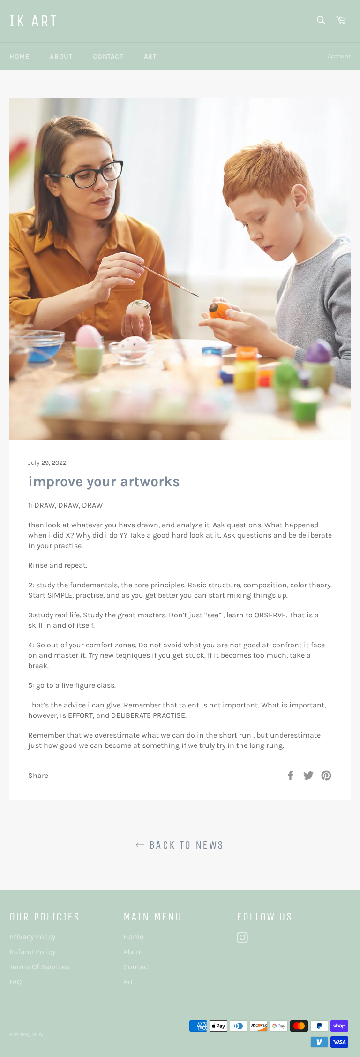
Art (150, 57)
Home (19, 57)
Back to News (184, 845)
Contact (108, 57)
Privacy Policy (32, 936)
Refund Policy (32, 951)
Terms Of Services (39, 966)
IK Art (34, 21)
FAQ (15, 981)
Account (339, 56)
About (61, 57)
